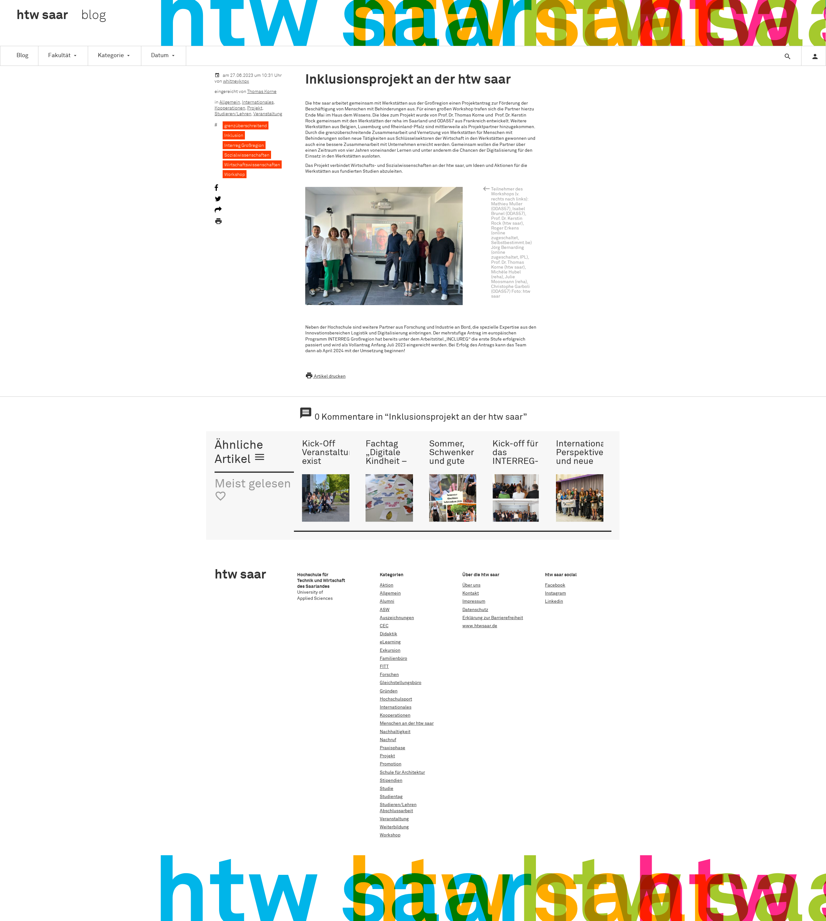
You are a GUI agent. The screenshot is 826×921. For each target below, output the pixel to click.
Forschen (389, 674)
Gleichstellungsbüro (400, 683)
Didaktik (388, 634)
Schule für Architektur (402, 772)
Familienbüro (393, 658)
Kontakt (470, 593)
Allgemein (229, 102)
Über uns (471, 585)
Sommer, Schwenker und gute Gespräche (451, 457)
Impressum (473, 601)
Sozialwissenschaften (246, 155)
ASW (384, 610)
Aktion (386, 585)
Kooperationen (230, 108)
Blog (22, 55)
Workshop (234, 174)
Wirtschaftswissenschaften (252, 165)
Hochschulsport (396, 699)
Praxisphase (392, 748)
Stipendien (391, 780)
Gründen (389, 691)
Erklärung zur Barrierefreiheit (492, 618)
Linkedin (554, 601)
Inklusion (233, 135)
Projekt (254, 108)
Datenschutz (475, 610)
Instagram (555, 593)
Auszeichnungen (397, 618)
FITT (384, 666)
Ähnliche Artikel (240, 453)
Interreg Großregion (244, 145)
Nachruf (388, 740)
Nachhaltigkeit (395, 732)
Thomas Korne (262, 91)
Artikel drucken (325, 376)
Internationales (258, 102)
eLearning (390, 642)
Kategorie (111, 55)
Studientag (391, 796)
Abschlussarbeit (396, 811)
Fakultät (59, 55)
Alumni (387, 601)
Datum (160, 55)
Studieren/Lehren (233, 114)
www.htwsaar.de (479, 626)
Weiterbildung (394, 827)
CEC (384, 626)
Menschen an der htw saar (407, 723)
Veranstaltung (267, 114)
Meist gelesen (253, 490)
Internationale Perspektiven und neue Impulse (584, 457)
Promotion (390, 764)
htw (61, 15)
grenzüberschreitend (245, 126)
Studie (386, 788)
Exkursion (390, 650)
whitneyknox (236, 81)
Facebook (555, 585)
